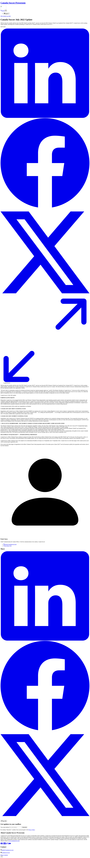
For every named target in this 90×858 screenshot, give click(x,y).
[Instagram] (3, 844)
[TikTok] (6, 844)
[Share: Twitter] (45, 296)
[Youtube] (10, 844)
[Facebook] (1, 844)
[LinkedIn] (5, 844)
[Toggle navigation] (6, 11)
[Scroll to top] (2, 856)
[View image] (45, 381)
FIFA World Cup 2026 (6, 16)
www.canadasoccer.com (14, 840)
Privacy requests (4, 855)
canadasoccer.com (6, 852)
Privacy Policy (31, 829)
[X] (8, 844)
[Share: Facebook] (45, 207)
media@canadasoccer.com (7, 850)
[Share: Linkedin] (45, 117)
